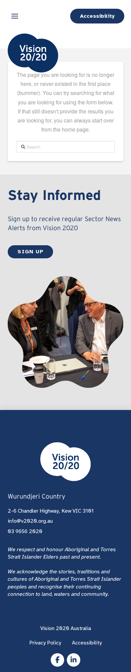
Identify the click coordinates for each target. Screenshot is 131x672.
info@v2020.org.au (30, 521)
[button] (15, 16)
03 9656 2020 (25, 531)
